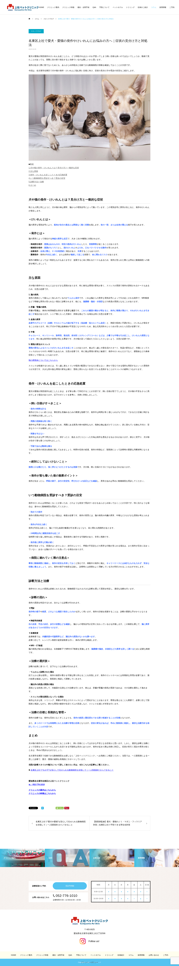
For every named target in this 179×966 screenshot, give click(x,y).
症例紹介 (121, 955)
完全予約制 (70, 886)
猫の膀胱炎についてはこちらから (43, 360)
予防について (104, 7)
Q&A (94, 7)
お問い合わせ (154, 955)
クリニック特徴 (68, 7)
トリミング (130, 7)
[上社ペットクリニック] (23, 7)
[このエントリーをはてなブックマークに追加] (42, 809)
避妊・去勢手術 (83, 7)
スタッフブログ (36, 31)
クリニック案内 (53, 7)
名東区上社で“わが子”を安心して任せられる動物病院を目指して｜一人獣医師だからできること (72, 770)
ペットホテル (118, 7)
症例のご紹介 (143, 7)
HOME (41, 7)
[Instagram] (89, 941)
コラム (153, 7)
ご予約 (171, 7)
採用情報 (162, 7)
